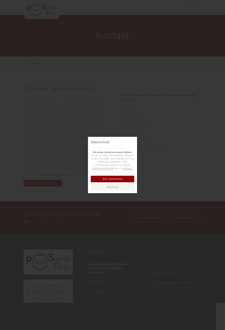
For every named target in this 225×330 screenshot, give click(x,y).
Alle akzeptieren (113, 179)
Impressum (127, 168)
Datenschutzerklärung (102, 168)
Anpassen (112, 187)
